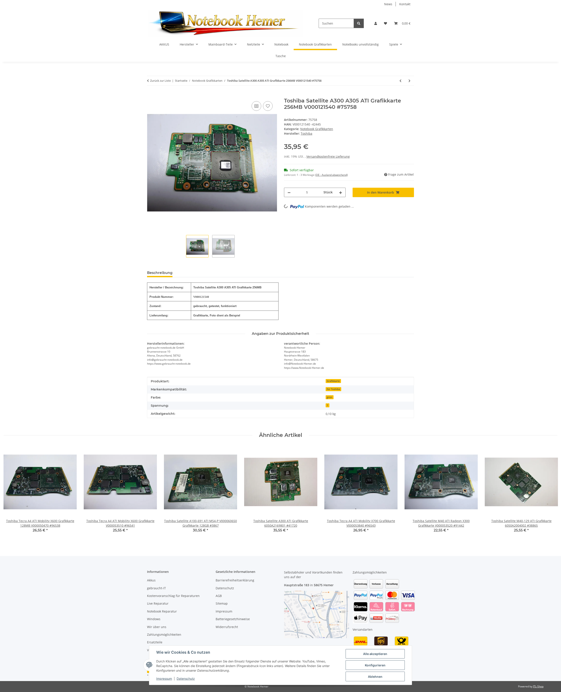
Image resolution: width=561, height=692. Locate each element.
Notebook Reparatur (162, 611)
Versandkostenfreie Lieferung (328, 156)
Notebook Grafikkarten (316, 129)
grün (329, 397)
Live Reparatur (158, 603)
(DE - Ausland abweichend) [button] (331, 175)
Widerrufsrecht (227, 627)
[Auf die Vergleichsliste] (256, 106)
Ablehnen (375, 676)
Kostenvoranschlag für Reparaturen (173, 596)
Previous (10, 492)
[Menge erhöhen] (340, 192)
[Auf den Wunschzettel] (268, 106)
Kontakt (404, 4)
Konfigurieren (375, 665)
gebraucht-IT (156, 588)
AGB (219, 596)
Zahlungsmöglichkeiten (164, 634)
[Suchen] (359, 23)
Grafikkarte (333, 381)
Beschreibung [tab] (159, 273)
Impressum (164, 678)
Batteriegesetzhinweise (233, 619)
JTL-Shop (538, 686)
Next (550, 492)
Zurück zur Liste (160, 81)
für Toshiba (333, 389)
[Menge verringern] (289, 192)
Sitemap (222, 603)
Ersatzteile (154, 642)
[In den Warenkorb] (150, 95)
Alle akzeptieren (375, 654)
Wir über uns (156, 627)
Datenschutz (186, 678)
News (388, 4)
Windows (153, 619)
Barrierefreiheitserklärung (235, 580)
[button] (375, 23)
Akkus (151, 580)
